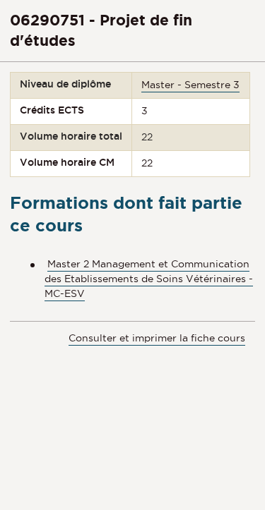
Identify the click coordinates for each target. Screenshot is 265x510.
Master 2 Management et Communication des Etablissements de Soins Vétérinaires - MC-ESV (149, 278)
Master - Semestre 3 (190, 84)
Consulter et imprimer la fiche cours (157, 338)
